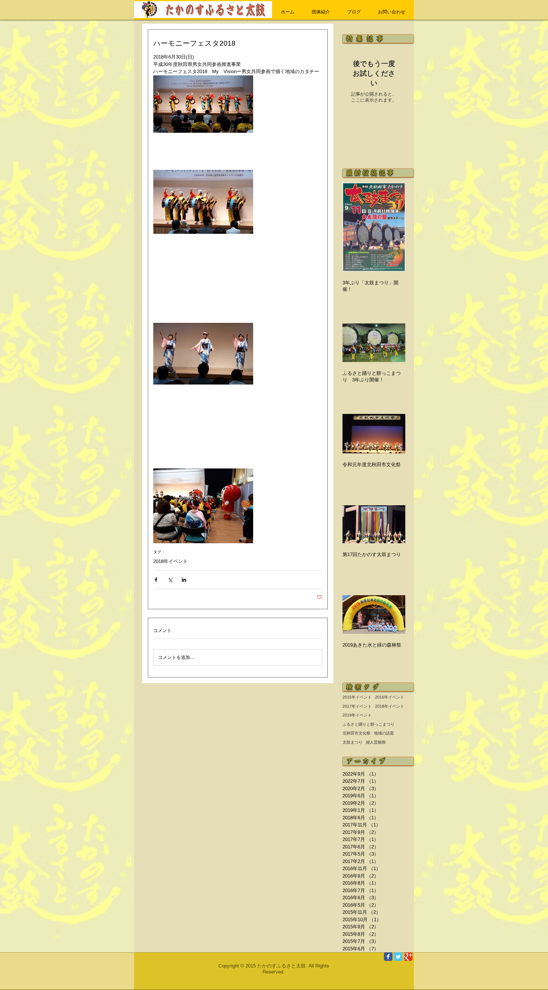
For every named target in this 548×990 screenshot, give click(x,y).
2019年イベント (357, 715)
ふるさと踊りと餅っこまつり (368, 724)
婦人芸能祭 (376, 742)
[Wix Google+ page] (408, 956)
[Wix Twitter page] (398, 956)
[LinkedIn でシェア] (184, 579)
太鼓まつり (352, 742)
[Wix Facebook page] (388, 956)
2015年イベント (357, 697)
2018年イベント (170, 561)
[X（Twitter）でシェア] (170, 579)
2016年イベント (389, 697)
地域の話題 (384, 733)
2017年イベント (357, 706)
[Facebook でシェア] (156, 579)
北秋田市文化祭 (356, 733)
